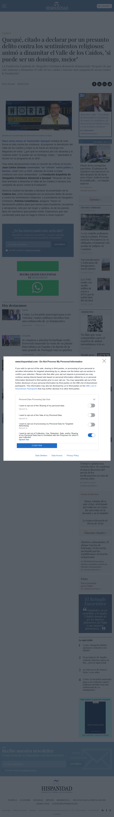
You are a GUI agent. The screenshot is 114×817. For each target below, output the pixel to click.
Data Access (57, 455)
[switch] (91, 405)
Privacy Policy (73, 455)
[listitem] (57, 399)
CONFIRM (37, 446)
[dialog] (57, 408)
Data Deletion (41, 455)
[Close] (105, 361)
